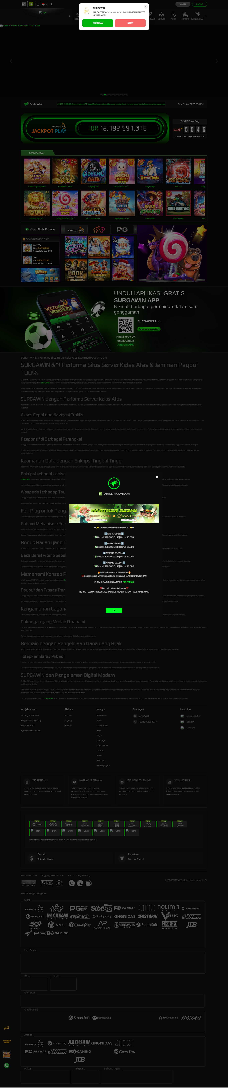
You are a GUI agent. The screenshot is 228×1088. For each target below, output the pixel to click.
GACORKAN (98, 23)
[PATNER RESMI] (114, 513)
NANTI (130, 23)
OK (114, 610)
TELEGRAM (128, 582)
